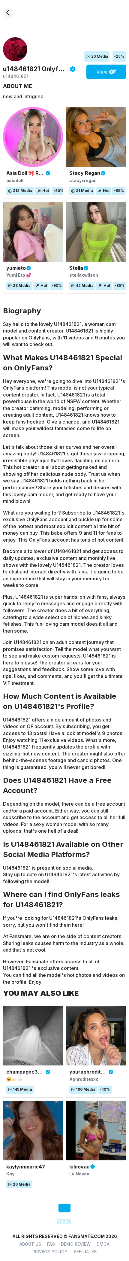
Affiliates (85, 1251)
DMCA (103, 1244)
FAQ (51, 1244)
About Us (30, 1244)
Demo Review (76, 1244)
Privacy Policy (50, 1251)
